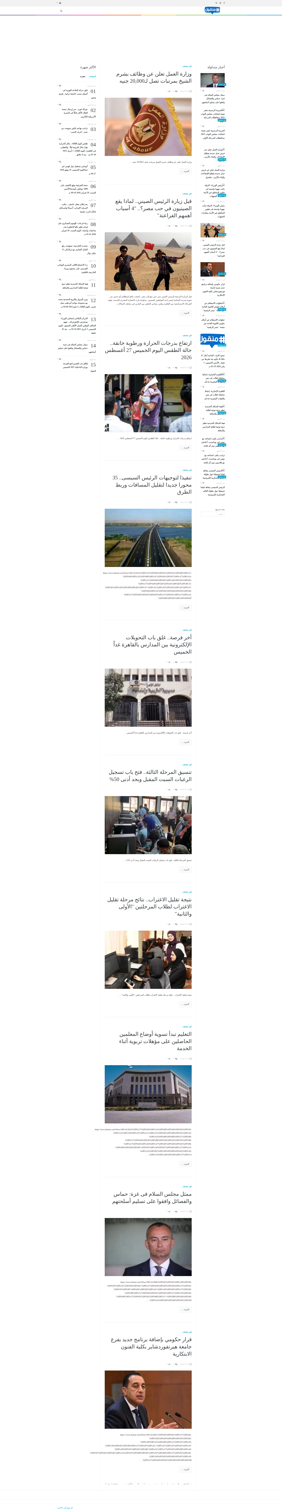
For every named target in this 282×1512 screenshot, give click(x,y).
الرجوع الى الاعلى (65, 1508)
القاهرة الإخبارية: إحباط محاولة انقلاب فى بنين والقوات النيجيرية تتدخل (214, 395)
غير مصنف (187, 66)
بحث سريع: (220, 509)
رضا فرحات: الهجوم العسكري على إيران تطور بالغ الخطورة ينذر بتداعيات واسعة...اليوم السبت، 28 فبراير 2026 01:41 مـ (77, 228)
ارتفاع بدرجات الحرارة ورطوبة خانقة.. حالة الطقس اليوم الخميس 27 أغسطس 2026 (148, 350)
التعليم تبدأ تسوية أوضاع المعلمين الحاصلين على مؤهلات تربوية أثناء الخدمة (155, 1041)
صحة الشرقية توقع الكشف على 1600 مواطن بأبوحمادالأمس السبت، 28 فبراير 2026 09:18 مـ (78, 189)
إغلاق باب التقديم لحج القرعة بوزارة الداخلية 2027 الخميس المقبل (79, 367)
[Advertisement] (141, 38)
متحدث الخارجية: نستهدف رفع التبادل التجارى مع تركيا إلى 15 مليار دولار (79, 249)
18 (138, 1484)
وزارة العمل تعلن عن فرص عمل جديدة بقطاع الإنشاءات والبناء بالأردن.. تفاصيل (213, 173)
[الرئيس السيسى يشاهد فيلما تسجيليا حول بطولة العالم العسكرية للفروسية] (212, 474)
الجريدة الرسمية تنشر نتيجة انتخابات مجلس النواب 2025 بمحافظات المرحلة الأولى (213, 134)
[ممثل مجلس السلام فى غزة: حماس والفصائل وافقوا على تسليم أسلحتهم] (212, 80)
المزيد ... (185, 171)
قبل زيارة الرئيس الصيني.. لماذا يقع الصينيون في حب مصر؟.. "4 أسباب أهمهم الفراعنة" (213, 250)
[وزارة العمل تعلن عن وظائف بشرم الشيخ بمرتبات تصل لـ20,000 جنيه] (148, 126)
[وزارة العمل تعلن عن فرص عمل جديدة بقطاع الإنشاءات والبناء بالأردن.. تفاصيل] (212, 155)
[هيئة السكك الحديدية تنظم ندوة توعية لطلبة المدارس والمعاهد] (212, 410)
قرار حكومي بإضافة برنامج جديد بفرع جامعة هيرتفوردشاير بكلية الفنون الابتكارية (213, 289)
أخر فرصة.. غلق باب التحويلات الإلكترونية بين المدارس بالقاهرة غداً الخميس (152, 645)
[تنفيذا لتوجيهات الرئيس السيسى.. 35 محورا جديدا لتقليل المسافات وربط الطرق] (148, 538)
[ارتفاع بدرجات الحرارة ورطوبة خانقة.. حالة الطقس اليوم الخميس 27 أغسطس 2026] (148, 403)
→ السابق (187, 1484)
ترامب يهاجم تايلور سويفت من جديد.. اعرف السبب (78, 130)
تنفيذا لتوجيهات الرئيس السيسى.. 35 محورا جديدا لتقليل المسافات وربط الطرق (152, 485)
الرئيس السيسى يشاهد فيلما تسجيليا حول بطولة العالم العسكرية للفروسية (213, 491)
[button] (59, 3)
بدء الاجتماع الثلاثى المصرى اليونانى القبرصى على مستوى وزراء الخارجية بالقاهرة (77, 268)
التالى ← (128, 1484)
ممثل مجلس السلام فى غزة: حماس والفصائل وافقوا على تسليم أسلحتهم (213, 98)
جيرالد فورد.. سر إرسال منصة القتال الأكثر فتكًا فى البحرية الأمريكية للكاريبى (79, 113)
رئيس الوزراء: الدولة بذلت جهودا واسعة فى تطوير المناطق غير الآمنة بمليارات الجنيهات (213, 211)
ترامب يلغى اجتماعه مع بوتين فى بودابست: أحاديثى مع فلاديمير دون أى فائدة (213, 459)
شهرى (82, 76)
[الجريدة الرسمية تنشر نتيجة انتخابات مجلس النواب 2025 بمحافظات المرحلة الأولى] (212, 116)
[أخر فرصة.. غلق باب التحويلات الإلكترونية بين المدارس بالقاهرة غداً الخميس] (148, 697)
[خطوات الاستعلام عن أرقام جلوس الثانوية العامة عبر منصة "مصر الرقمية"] (212, 307)
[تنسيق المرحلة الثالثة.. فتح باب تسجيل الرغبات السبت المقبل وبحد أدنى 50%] (148, 825)
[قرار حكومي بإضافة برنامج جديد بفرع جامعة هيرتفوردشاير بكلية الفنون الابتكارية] (212, 269)
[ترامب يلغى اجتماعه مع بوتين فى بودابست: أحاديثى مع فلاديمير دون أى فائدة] (212, 442)
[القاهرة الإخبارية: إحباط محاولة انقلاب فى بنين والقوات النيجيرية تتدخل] (212, 378)
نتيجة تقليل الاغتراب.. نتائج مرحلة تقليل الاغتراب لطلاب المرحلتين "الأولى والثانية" (149, 907)
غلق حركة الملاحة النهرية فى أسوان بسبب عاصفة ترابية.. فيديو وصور (77, 94)
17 (144, 1484)
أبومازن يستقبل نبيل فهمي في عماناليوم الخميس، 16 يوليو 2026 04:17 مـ (78, 170)
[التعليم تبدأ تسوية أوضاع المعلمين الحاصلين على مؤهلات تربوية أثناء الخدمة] (148, 1094)
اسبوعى (92, 76)
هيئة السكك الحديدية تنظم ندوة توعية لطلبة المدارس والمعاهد (214, 427)
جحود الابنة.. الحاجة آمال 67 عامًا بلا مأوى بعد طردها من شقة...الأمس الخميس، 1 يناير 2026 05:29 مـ (213, 361)
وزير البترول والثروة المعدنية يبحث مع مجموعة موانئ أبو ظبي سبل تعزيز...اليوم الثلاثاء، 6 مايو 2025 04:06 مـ (77, 303)
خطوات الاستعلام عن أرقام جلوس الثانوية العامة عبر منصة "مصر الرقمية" (213, 323)
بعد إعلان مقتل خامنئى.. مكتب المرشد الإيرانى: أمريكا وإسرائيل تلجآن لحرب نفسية (77, 208)
